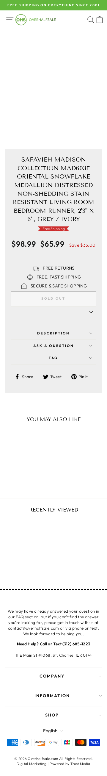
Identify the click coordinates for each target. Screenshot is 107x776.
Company (52, 676)
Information (52, 695)
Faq (53, 358)
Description (53, 333)
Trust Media (80, 763)
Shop (52, 715)
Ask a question (53, 345)
